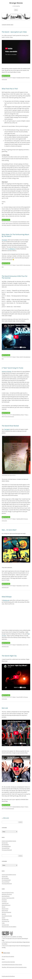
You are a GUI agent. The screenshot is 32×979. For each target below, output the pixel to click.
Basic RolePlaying (22, 221)
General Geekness (23, 223)
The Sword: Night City (9, 656)
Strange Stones (16, 3)
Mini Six (3, 907)
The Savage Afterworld (7, 850)
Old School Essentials (6, 912)
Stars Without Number (7, 916)
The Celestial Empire (6, 846)
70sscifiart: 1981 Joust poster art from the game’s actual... (14, 967)
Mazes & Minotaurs (6, 905)
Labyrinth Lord (5, 903)
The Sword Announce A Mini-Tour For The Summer (14, 277)
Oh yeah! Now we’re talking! (8, 956)
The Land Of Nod (5, 848)
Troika (3, 923)
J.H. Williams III (11, 249)
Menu (16, 9)
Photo (3, 959)
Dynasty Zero (5, 842)
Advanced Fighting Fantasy (8, 892)
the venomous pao (25, 225)
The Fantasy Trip (5, 921)
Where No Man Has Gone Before (9, 926)
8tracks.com (6, 600)
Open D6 (8, 225)
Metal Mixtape (7, 597)
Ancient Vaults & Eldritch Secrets (9, 841)
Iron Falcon (4, 901)
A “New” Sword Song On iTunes (12, 368)
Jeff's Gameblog (5, 844)
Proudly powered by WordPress (8, 976)
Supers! (3, 917)
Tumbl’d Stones (6, 952)
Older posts (5, 818)
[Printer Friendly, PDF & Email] (6, 75)
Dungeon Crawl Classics (13, 223)
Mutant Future (5, 908)
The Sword (4, 240)
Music (14, 77)
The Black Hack (5, 919)
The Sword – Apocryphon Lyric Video (14, 32)
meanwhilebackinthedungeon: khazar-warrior (12, 964)
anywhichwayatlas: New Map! (8, 962)
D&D (7, 223)
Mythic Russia (5, 910)
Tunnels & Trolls (5, 925)
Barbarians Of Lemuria (7, 894)
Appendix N (15, 221)
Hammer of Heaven (6, 371)
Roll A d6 (5, 708)
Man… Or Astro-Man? (9, 530)
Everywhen (4, 899)
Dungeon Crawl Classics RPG (8, 898)
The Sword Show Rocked (10, 426)
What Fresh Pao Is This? (10, 89)
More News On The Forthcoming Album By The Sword (15, 235)
